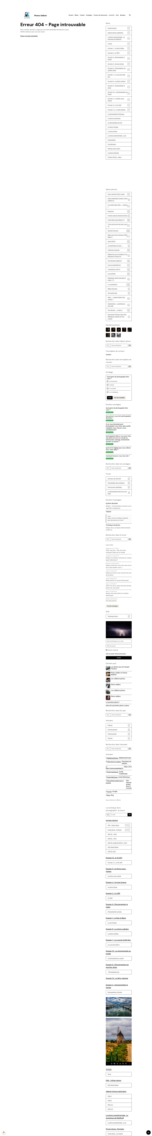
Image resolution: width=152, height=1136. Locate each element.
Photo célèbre (116, 684)
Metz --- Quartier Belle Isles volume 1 (118, 298)
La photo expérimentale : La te (117, 136)
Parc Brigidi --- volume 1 (118, 310)
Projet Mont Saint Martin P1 (118, 220)
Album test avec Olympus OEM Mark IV (119, 236)
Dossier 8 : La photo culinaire (117, 81)
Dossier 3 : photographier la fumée (116, 58)
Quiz (117, 15)
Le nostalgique (113, 392)
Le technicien (113, 381)
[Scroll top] (148, 1132)
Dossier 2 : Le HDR (113, 53)
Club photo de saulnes (126, 762)
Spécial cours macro (114, 148)
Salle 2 (110, 1100)
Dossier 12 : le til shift (114, 105)
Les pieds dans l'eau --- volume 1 (118, 206)
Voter (109, 398)
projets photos (112, 28)
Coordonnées (112, 144)
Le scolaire (112, 388)
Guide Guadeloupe (123, 773)
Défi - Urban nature (113, 825)
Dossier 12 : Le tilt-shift (115, 862)
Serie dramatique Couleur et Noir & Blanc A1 (118, 199)
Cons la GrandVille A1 (118, 265)
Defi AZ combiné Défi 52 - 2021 (117, 843)
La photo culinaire (113, 934)
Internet (118, 725)
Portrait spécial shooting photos (118, 216)
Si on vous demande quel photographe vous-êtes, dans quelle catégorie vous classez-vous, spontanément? (118, 427)
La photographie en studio (116, 958)
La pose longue (112, 131)
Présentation (112, 140)
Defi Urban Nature (113, 847)
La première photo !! (112, 702)
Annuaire (122, 15)
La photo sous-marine (114, 876)
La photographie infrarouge (116, 114)
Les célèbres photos (118, 679)
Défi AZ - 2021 (112, 838)
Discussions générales (118, 487)
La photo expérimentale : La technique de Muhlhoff (116, 38)
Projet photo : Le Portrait (115, 1134)
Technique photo (118, 616)
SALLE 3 (110, 1105)
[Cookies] (4, 1132)
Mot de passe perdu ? (120, 653)
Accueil (71, 15)
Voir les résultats (119, 398)
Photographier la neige (115, 912)
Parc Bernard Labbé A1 (118, 261)
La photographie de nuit (115, 123)
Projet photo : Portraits (115, 830)
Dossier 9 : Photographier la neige (116, 87)
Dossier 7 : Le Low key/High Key (116, 76)
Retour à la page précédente (29, 36)
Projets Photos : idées (114, 157)
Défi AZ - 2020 (112, 834)
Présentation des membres (118, 483)
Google (114, 791)
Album (76, 15)
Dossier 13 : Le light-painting (116, 110)
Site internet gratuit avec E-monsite (129, 784)
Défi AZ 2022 (112, 851)
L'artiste (111, 385)
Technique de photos (113, 525)
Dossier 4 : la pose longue (116, 64)
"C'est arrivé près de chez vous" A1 (118, 225)
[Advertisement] (32, 4)
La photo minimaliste (114, 118)
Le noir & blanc (112, 923)
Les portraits (118, 274)
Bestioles (118, 211)
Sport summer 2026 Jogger (118, 194)
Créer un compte (110, 653)
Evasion (118, 738)
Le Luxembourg (118, 284)
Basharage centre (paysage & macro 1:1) (119, 279)
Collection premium (118, 250)
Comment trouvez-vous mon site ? (118, 456)
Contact (82, 15)
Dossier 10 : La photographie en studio (117, 93)
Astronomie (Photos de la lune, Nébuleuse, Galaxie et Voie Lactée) (119, 317)
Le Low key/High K (113, 945)
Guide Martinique (124, 777)
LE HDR (110, 898)
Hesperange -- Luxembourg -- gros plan (118, 305)
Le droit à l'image (113, 127)
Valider (119, 658)
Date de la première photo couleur (117, 706)
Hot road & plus (118, 293)
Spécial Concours (118, 231)
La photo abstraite (113, 153)
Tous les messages (112, 606)
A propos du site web (118, 478)
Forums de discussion (100, 15)
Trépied (108, 512)
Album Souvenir (118, 289)
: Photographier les (113, 972)
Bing (112, 795)
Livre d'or (111, 15)
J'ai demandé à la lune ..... (118, 246)
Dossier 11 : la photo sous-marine (116, 100)
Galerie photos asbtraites (115, 33)
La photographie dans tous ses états (118, 492)
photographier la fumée (115, 992)
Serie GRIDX (118, 241)
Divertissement (118, 729)
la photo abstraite (112, 503)
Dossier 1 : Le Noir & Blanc (116, 48)
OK (130, 345)
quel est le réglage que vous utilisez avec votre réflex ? (118, 449)
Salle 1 (110, 1096)
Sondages (89, 15)
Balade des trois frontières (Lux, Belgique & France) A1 (119, 255)
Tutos (109, 1074)
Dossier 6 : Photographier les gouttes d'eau (117, 69)
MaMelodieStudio (125, 758)
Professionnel (118, 734)
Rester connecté (113, 650)
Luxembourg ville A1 (118, 269)
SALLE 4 (110, 1109)
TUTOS (110, 44)
